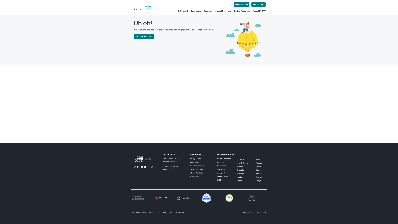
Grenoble (240, 173)
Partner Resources (242, 11)
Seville (258, 173)
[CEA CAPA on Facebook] (149, 167)
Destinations (196, 11)
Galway (240, 166)
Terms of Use (247, 212)
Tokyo (258, 181)
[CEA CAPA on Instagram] (138, 167)
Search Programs (197, 166)
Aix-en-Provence (224, 159)
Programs (208, 11)
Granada (240, 170)
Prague (259, 163)
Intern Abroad (195, 162)
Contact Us (194, 176)
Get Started (183, 11)
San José (259, 170)
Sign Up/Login (258, 4)
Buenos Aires (222, 176)
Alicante (220, 162)
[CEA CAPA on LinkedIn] (145, 167)
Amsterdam (221, 166)
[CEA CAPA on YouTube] (142, 167)
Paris (258, 159)
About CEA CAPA (259, 11)
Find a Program (241, 4)
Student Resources (223, 11)
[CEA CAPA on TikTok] (134, 167)
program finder (206, 29)
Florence (240, 159)
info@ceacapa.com (170, 166)
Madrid (239, 181)
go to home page (144, 36)
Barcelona (221, 169)
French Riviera (242, 163)
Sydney (259, 177)
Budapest (221, 173)
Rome (258, 166)
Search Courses (196, 169)
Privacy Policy (260, 212)
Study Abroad (195, 159)
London (240, 177)
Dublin (219, 180)
